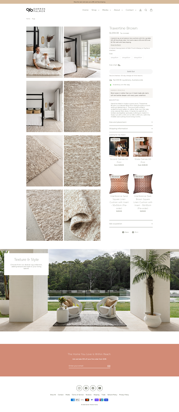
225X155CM (114, 57)
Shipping (96, 395)
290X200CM (126, 57)
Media (105, 10)
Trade (103, 395)
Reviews (89, 395)
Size (111, 54)
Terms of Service (78, 395)
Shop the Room (116, 45)
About (117, 10)
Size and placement (117, 122)
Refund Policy (112, 395)
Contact (130, 10)
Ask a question (115, 224)
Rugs (33, 18)
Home (85, 10)
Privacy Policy (124, 395)
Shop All (53, 395)
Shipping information (118, 129)
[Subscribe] (108, 366)
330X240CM (138, 57)
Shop (94, 10)
